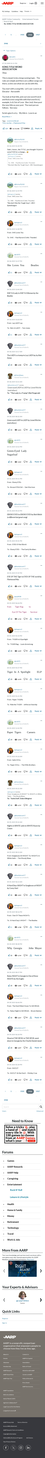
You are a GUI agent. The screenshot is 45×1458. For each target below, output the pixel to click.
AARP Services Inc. (27, 1386)
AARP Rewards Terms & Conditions (13, 1430)
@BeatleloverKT (13, 385)
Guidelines (14, 11)
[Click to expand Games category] (4, 1161)
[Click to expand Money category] (4, 1216)
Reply (37, 128)
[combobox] (22, 1107)
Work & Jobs (13, 1239)
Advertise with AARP (28, 1370)
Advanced (39, 1111)
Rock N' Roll (16, 1190)
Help (21, 11)
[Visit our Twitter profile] (13, 1447)
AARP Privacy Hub (8, 1422)
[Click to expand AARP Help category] (4, 1173)
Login (31, 3)
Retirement (13, 1222)
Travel (10, 1233)
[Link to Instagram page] (21, 1447)
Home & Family (14, 1210)
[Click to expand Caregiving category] (4, 1179)
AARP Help (12, 1172)
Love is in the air (13, 121)
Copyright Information (9, 1434)
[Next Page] (40, 43)
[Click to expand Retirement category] (4, 1222)
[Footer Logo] (22, 1337)
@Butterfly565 (13, 154)
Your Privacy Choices (9, 1442)
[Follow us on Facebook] (6, 1447)
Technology (13, 1228)
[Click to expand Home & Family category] (4, 1210)
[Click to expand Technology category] (4, 1228)
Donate (5, 1358)
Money (10, 1216)
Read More (6, 117)
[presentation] (4, 1270)
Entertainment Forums (30, 19)
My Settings (6, 11)
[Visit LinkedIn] (28, 1447)
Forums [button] (27, 11)
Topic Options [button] (11, 51)
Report (32, 128)
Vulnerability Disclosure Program (12, 1438)
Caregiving (12, 1178)
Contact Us (25, 1354)
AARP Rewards (15, 1166)
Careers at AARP (27, 1374)
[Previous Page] (5, 34)
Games (10, 1160)
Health (10, 1204)
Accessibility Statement (10, 1426)
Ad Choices (29, 1438)
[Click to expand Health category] (4, 1204)
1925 (22, 35)
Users (4, 1111)
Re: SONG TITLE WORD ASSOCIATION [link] (18, 24)
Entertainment (14, 1184)
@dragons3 (12, 156)
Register (5, 1318)
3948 (6, 43)
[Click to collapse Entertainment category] (4, 1185)
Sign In (4, 1323)
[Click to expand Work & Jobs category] (4, 1240)
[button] (41, 56)
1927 (38, 35)
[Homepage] (8, 3)
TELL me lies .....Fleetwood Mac (13, 123)
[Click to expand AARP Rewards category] (4, 1167)
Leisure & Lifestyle (19, 1197)
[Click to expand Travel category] (4, 1234)
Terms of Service (22, 1422)
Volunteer (6, 1362)
